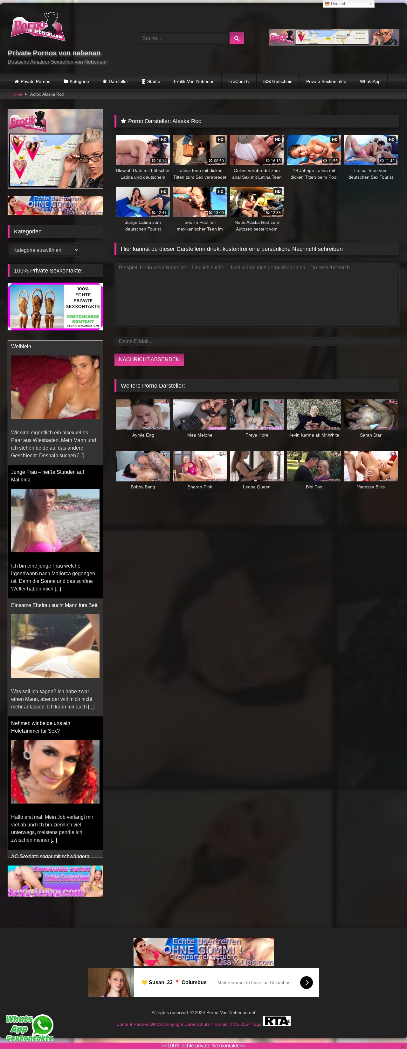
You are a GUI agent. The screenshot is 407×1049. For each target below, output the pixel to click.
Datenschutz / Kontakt (207, 1024)
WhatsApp (370, 81)
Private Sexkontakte (326, 81)
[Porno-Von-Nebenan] (38, 28)
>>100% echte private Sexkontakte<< (203, 1045)
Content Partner (133, 1024)
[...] (58, 464)
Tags (257, 1024)
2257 (246, 1024)
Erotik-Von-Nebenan (194, 81)
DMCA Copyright (167, 1024)
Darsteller (118, 81)
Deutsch (338, 3)
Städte (153, 81)
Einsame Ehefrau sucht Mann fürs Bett (54, 480)
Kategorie (79, 81)
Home (16, 94)
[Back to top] (387, 1030)
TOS (235, 1024)
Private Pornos (35, 81)
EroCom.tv (239, 81)
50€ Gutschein (278, 81)
